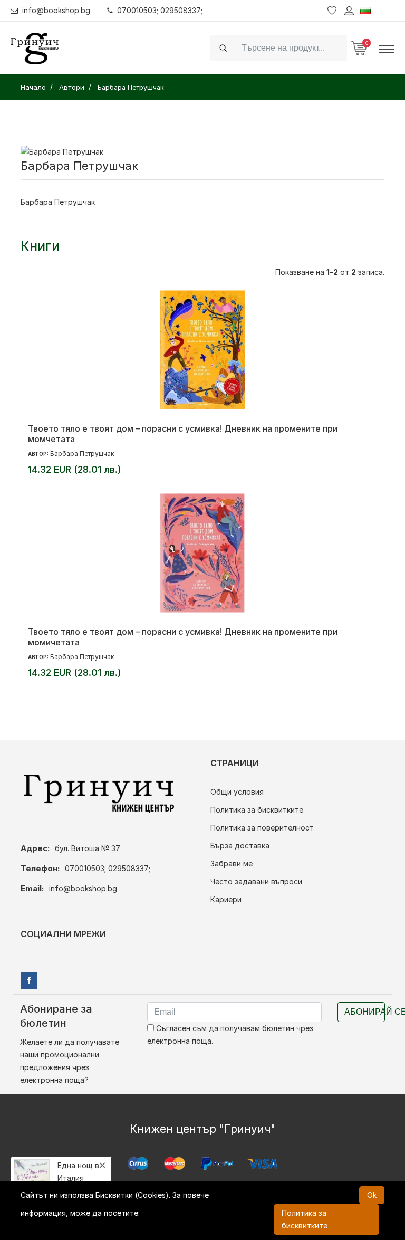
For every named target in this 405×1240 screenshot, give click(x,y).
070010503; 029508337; (159, 10)
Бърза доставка (239, 845)
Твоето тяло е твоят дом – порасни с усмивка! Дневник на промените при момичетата (183, 636)
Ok (372, 1194)
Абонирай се (364, 1011)
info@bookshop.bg (56, 10)
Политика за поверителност (262, 827)
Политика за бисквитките (256, 809)
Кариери (226, 899)
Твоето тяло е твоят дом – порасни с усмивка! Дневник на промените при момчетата (183, 433)
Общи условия (237, 791)
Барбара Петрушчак (82, 453)
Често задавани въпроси (256, 881)
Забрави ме (231, 863)
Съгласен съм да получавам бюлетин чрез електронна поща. (230, 1034)
